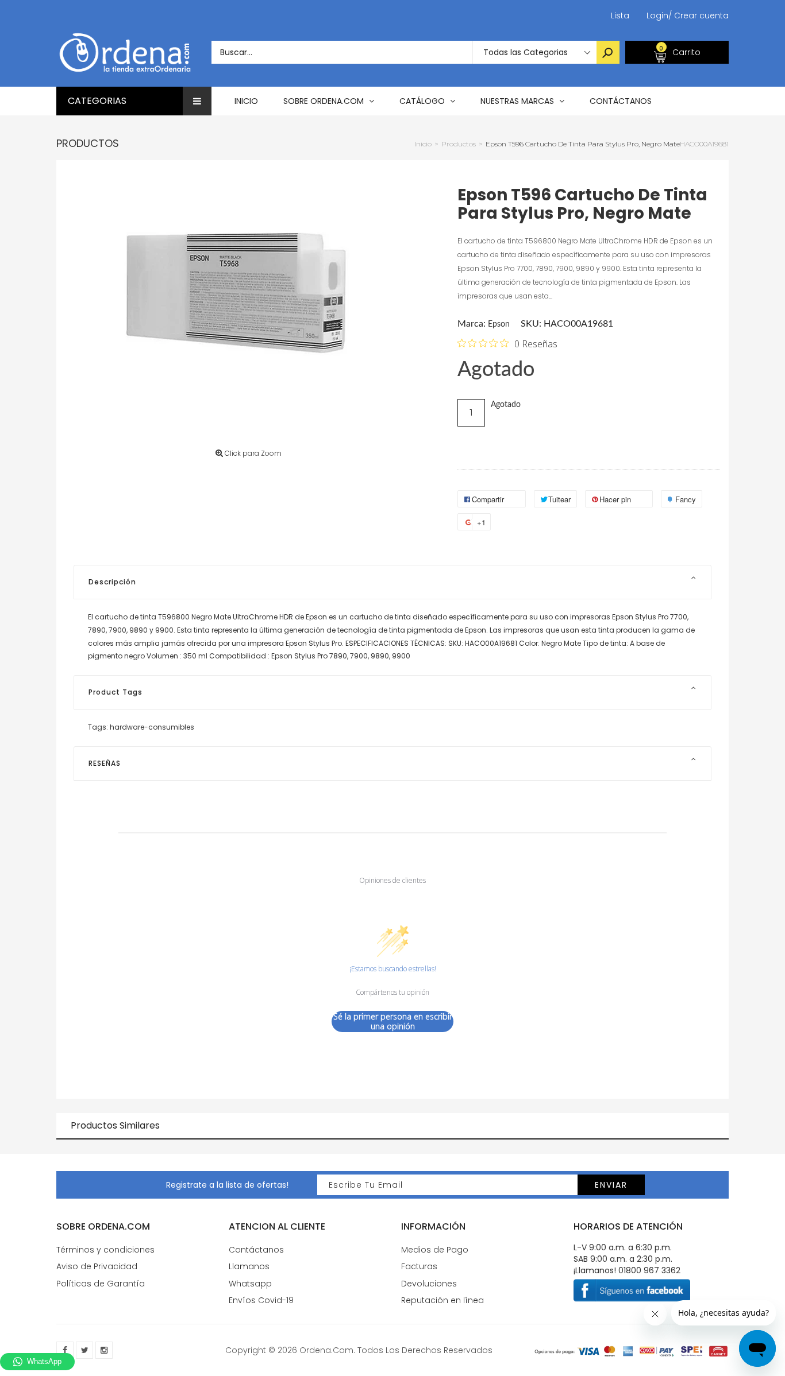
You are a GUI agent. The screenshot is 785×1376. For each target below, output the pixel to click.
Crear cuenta (698, 15)
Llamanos (249, 1266)
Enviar (611, 1185)
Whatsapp (250, 1283)
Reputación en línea (442, 1300)
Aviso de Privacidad (96, 1266)
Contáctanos (256, 1249)
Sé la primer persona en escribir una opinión (392, 1021)
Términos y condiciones (105, 1249)
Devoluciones (429, 1283)
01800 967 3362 (649, 1270)
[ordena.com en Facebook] (65, 1350)
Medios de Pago (434, 1249)
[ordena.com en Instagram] (104, 1350)
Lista (620, 15)
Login (657, 15)
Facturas (419, 1266)
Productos (87, 143)
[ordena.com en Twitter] (84, 1350)
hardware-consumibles (152, 727)
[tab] (392, 582)
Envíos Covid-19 (261, 1300)
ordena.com (326, 1350)
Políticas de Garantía (100, 1283)
